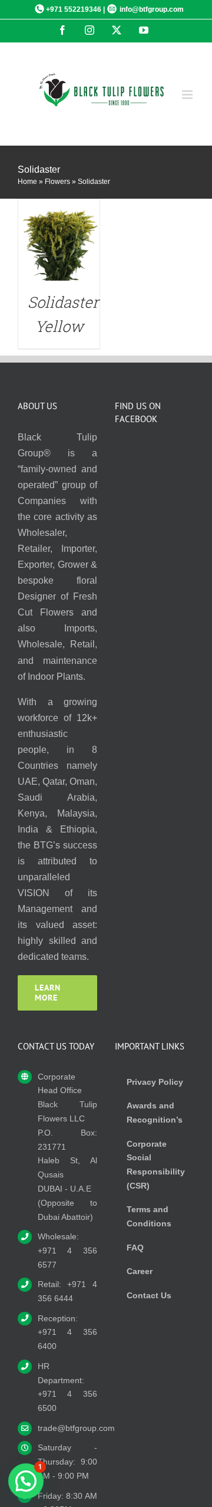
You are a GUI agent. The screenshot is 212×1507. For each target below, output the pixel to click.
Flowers (57, 181)
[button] (26, 1481)
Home (27, 181)
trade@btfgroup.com (67, 1428)
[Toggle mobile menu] (188, 94)
